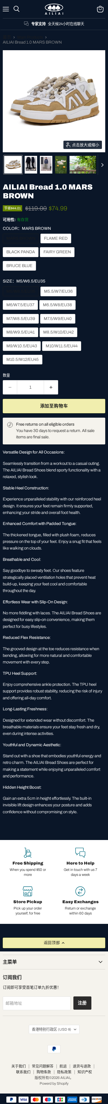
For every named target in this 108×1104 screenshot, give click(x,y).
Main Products (30, 37)
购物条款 (44, 1072)
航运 (63, 1066)
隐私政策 (64, 1072)
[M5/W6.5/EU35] (21, 297)
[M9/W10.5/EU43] (22, 352)
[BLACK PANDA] (21, 258)
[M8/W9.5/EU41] (21, 338)
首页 (7, 37)
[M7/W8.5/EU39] (21, 325)
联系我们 (23, 1072)
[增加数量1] (51, 387)
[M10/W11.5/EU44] (62, 352)
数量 (6, 375)
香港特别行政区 (51, 1029)
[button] (13, 164)
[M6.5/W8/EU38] (58, 311)
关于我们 (18, 1066)
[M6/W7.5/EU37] (21, 311)
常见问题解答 (42, 1066)
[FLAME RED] (56, 244)
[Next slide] (102, 164)
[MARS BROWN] (21, 244)
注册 (82, 1003)
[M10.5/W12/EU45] (23, 366)
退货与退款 (82, 1066)
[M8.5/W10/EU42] (59, 338)
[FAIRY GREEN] (58, 258)
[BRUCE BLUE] (20, 272)
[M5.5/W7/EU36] (59, 297)
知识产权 (85, 1072)
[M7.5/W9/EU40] (58, 325)
